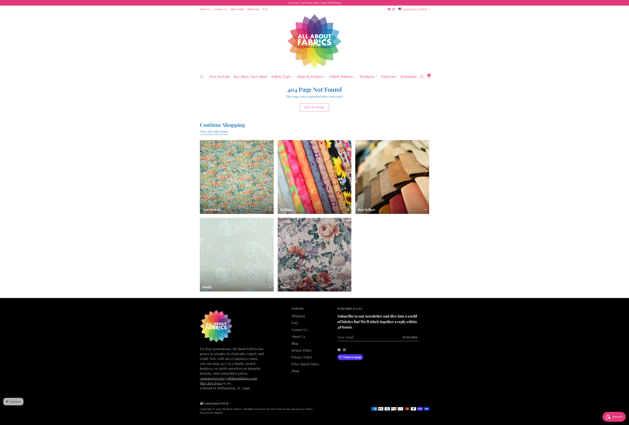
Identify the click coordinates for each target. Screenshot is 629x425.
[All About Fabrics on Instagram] (317, 260)
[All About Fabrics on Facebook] (312, 260)
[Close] (355, 161)
